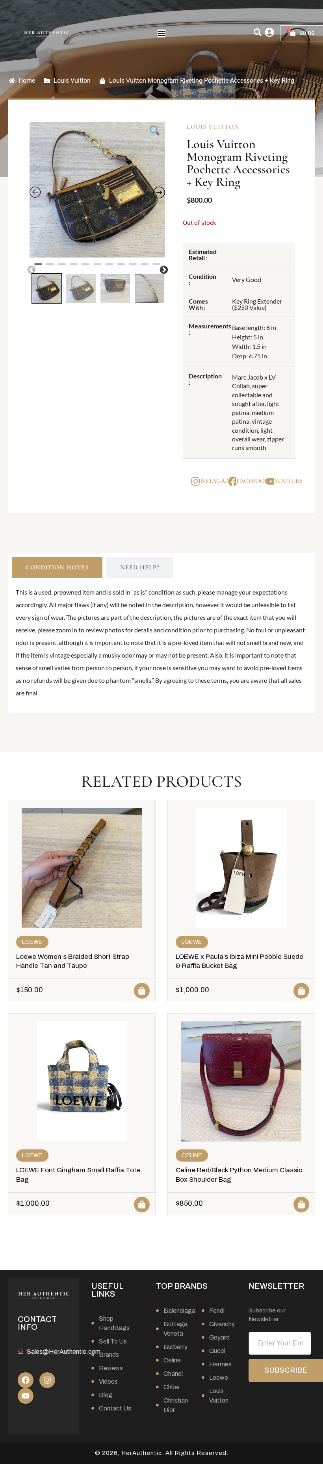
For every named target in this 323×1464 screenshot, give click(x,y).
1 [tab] (38, 267)
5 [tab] (85, 267)
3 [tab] (62, 267)
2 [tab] (50, 267)
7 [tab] (109, 267)
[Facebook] (25, 1380)
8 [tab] (121, 267)
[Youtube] (25, 1396)
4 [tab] (74, 267)
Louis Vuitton (72, 80)
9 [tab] (133, 267)
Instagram (217, 481)
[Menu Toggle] (161, 33)
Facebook (252, 481)
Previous (31, 269)
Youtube (288, 481)
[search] (258, 32)
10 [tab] (145, 267)
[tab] (57, 567)
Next (163, 269)
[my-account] (269, 32)
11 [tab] (156, 267)
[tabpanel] (97, 190)
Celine (192, 1155)
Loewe (32, 942)
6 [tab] (97, 267)
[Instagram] (47, 1380)
